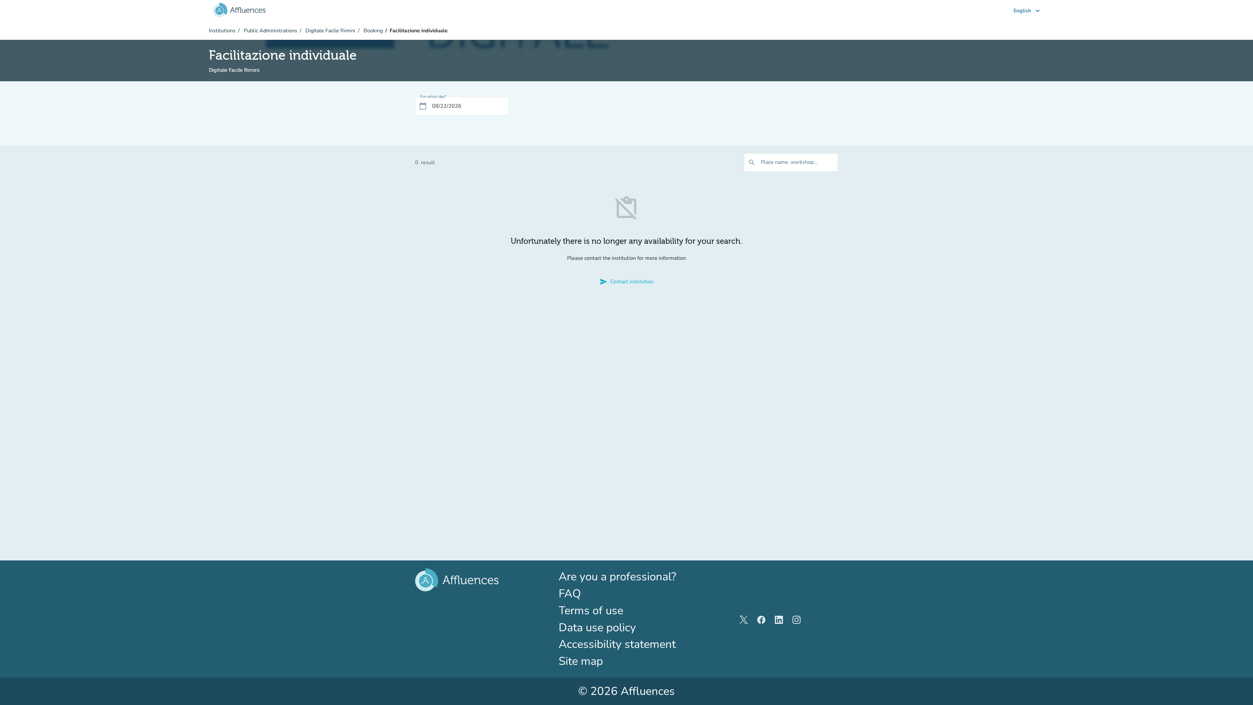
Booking (372, 30)
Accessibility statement (617, 644)
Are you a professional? (626, 576)
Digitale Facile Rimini (329, 30)
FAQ (570, 593)
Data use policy (597, 627)
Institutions (222, 30)
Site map (581, 661)
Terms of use (591, 610)
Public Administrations (269, 30)
